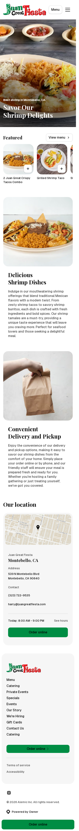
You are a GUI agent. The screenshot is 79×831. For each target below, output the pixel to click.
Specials (12, 698)
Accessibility (15, 772)
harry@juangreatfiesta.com (27, 605)
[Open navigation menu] (68, 10)
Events (11, 704)
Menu (55, 9)
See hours (61, 620)
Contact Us (15, 728)
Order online (38, 632)
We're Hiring (15, 716)
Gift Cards (14, 722)
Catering (13, 686)
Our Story (13, 710)
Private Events (17, 692)
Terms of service (18, 765)
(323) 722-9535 (19, 596)
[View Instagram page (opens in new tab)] (8, 792)
